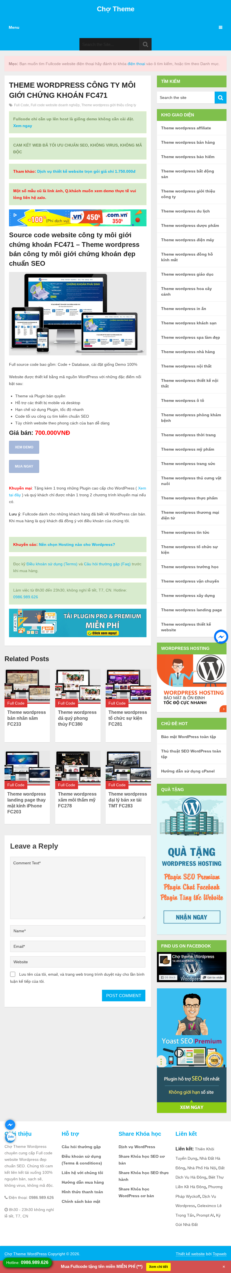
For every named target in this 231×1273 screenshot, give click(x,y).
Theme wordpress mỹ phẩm (187, 449)
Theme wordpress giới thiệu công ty (108, 105)
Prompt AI (205, 1215)
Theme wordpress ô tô (182, 400)
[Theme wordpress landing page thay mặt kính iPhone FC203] (27, 768)
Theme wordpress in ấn (183, 308)
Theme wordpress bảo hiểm (187, 156)
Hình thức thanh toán (82, 1192)
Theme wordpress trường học (190, 566)
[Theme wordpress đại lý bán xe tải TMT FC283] (128, 768)
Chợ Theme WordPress (26, 1254)
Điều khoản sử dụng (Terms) (51, 564)
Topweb (219, 1254)
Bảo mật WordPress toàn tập (188, 736)
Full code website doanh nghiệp (55, 105)
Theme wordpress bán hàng (188, 142)
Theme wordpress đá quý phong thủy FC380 (77, 718)
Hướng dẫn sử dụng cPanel (188, 771)
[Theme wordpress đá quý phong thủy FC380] (78, 686)
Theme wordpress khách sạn (189, 323)
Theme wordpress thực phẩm (189, 498)
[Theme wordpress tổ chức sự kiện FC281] (128, 686)
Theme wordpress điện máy (187, 240)
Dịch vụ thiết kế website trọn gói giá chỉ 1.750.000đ (86, 171)
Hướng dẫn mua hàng (83, 1182)
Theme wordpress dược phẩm (190, 225)
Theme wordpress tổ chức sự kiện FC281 (127, 718)
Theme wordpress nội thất (186, 366)
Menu (14, 27)
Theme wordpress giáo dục (187, 274)
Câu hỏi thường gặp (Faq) (107, 564)
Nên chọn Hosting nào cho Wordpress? (77, 544)
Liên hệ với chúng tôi (82, 1172)
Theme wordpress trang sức (188, 463)
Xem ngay (22, 125)
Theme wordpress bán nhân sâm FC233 (26, 718)
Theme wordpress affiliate (186, 128)
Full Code (21, 105)
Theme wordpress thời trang (188, 435)
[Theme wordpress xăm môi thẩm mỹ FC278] (78, 768)
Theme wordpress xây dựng (188, 595)
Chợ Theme (115, 9)
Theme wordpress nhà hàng (188, 351)
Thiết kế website (190, 1254)
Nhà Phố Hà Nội (201, 1168)
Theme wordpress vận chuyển (190, 581)
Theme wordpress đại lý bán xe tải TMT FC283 (127, 800)
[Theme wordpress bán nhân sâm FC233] (27, 686)
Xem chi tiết (158, 1267)
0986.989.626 (25, 597)
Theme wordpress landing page (191, 610)
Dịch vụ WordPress (137, 1146)
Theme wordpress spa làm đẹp (190, 337)
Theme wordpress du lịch (185, 211)
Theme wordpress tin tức (185, 532)
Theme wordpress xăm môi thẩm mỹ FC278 (77, 800)
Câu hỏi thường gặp (81, 1146)
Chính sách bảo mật (81, 1201)
